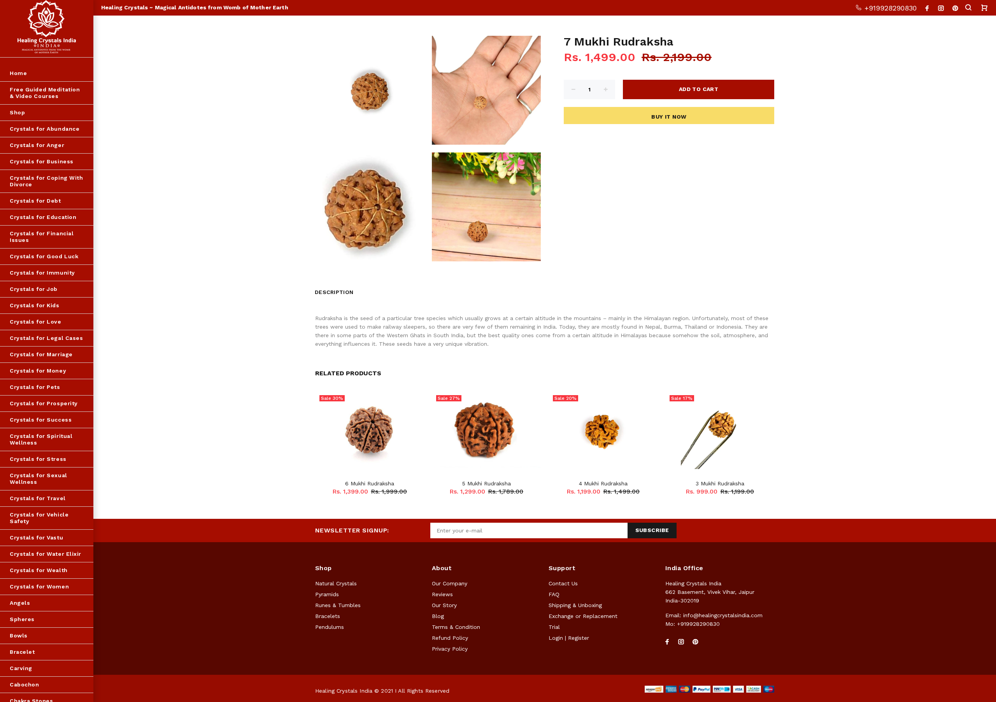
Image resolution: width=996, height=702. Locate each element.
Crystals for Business (42, 161)
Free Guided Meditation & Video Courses (45, 92)
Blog (438, 616)
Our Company (449, 583)
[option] (369, 433)
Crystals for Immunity (42, 273)
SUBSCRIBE (652, 530)
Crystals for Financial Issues (42, 236)
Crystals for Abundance (44, 129)
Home (18, 73)
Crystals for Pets (35, 387)
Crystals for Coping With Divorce (46, 181)
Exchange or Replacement (583, 616)
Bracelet (22, 652)
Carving (21, 668)
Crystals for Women (39, 586)
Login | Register (569, 638)
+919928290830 (889, 8)
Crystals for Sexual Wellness (38, 478)
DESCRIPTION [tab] (334, 292)
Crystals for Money (38, 371)
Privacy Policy (450, 649)
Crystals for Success (41, 420)
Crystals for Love (35, 322)
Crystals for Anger (37, 145)
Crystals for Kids (35, 305)
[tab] (363, 290)
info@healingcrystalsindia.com (723, 615)
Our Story (444, 605)
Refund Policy (450, 638)
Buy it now (668, 117)
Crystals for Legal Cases (46, 338)
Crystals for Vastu (36, 537)
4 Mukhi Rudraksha (603, 483)
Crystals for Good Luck (44, 256)
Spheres (22, 619)
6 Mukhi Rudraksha (369, 483)
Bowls (19, 635)
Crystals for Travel (38, 498)
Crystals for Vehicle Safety (39, 517)
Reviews (442, 594)
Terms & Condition (456, 627)
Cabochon (24, 684)
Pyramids (327, 594)
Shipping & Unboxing (575, 605)
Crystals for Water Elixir (45, 554)
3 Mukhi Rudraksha (720, 483)
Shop (17, 112)
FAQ (554, 594)
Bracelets (327, 616)
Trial (554, 627)
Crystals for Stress (38, 459)
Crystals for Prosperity (44, 403)
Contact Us (563, 583)
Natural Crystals (336, 583)
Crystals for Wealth (39, 570)
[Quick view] (411, 404)
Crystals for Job (34, 289)
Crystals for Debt (35, 201)
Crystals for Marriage (41, 354)
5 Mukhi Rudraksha (486, 483)
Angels (20, 603)
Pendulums (329, 627)
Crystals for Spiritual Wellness (41, 439)
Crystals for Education (43, 217)
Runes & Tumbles (338, 605)
